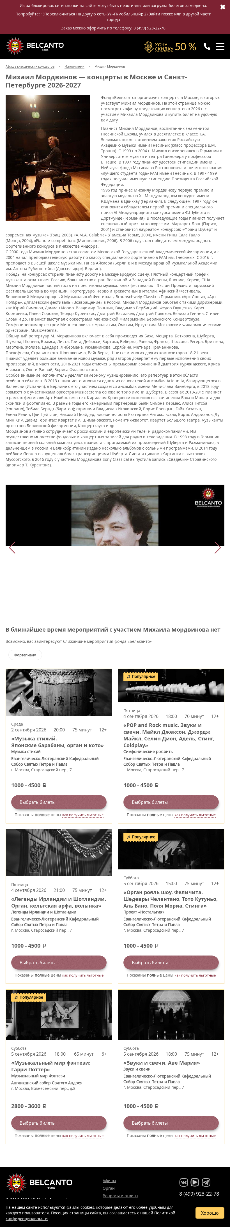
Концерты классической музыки (35, 46)
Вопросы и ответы (120, 1195)
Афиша (109, 1180)
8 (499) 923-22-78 (149, 28)
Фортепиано (25, 654)
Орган (109, 1188)
